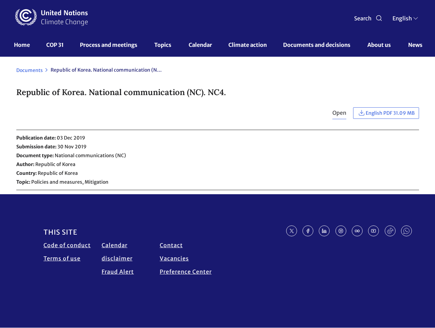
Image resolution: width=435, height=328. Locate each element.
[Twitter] (291, 230)
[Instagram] (340, 230)
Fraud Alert (118, 271)
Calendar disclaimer (117, 252)
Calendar (200, 44)
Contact (171, 245)
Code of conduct (67, 245)
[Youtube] (373, 230)
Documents (29, 70)
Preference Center (186, 271)
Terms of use (62, 258)
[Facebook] (307, 230)
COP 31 (55, 44)
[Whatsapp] (406, 230)
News (415, 44)
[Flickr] (357, 230)
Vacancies (174, 258)
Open (339, 112)
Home (22, 44)
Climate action (247, 44)
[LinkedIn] (324, 230)
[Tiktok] (390, 230)
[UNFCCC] (51, 17)
